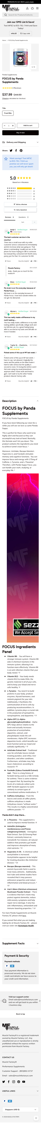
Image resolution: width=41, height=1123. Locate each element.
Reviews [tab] (8, 217)
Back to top (20, 1014)
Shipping (5, 98)
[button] (32, 8)
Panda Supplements (9, 75)
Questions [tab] (22, 217)
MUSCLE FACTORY (13, 1117)
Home (4, 40)
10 (17, 862)
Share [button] (9, 261)
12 (34, 908)
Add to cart (27, 125)
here (24, 915)
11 (8, 885)
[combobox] (20, 14)
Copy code (26, 33)
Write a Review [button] (21, 204)
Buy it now (21, 133)
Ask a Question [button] (21, 210)
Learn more (29, 2)
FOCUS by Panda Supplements (18, 40)
